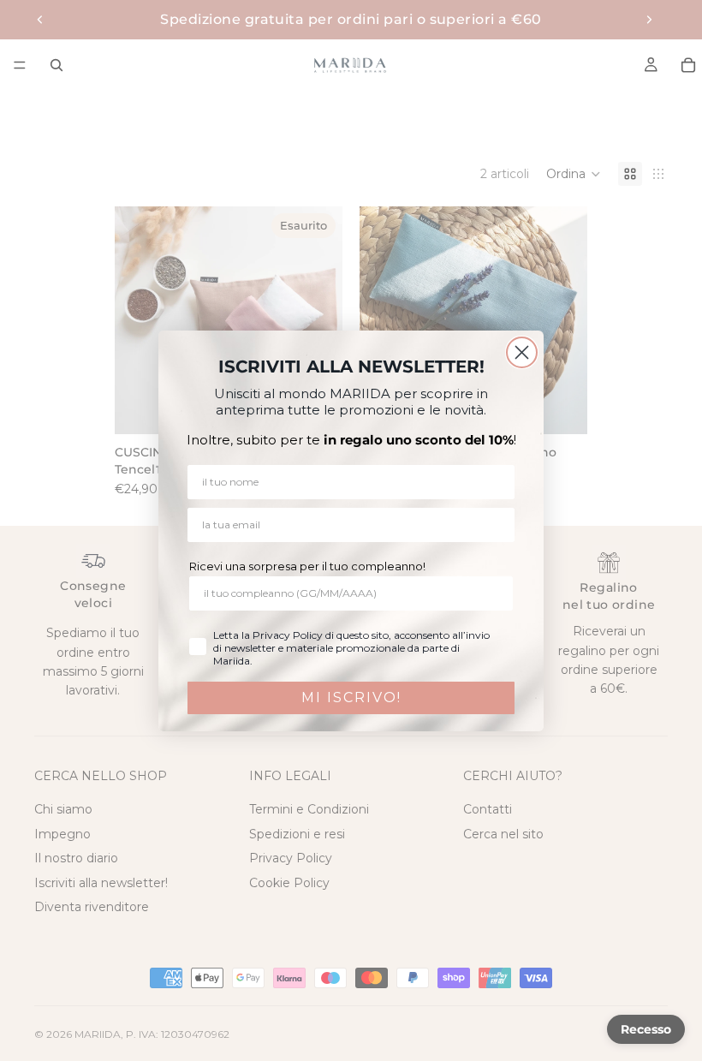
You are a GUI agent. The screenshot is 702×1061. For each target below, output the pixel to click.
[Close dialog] (522, 352)
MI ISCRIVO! (351, 697)
